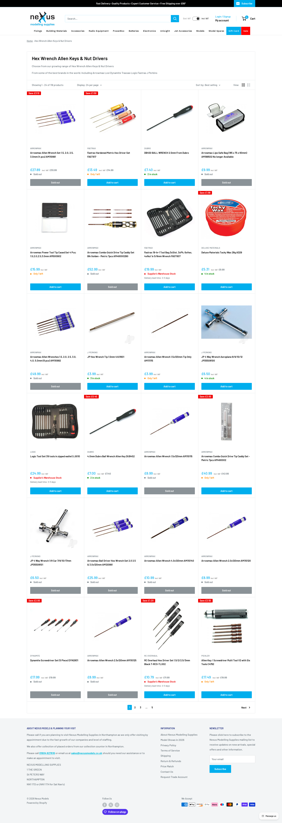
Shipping (166, 755)
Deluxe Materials (210, 248)
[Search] (175, 18)
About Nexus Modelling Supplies (179, 734)
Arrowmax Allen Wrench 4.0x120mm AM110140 (169, 560)
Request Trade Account (174, 776)
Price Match (167, 766)
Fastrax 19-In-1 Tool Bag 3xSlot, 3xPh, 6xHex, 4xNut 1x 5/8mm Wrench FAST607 (168, 254)
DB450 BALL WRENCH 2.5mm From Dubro (166, 152)
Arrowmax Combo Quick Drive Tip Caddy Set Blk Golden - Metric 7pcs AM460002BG (110, 254)
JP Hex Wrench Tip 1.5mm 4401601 (105, 356)
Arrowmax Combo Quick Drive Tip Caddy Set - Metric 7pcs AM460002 (225, 458)
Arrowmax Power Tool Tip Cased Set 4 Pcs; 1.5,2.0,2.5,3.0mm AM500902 (53, 254)
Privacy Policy (168, 745)
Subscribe (247, 3)
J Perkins (92, 352)
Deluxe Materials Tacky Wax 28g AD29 (221, 252)
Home (30, 41)
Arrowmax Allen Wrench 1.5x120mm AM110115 (168, 456)
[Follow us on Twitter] (111, 805)
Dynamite (35, 655)
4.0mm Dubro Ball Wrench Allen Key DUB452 (111, 456)
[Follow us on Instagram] (117, 805)
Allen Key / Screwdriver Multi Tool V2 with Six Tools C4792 (225, 662)
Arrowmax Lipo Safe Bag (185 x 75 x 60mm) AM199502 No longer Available (224, 154)
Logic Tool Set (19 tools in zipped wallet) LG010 (55, 456)
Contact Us (167, 771)
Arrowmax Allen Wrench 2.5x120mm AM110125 (111, 660)
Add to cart (112, 182)
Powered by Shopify (37, 802)
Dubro (147, 148)
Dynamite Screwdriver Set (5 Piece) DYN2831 (54, 660)
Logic (33, 452)
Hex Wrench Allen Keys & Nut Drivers (53, 41)
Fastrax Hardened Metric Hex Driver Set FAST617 (108, 154)
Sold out (55, 182)
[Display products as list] (248, 84)
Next (244, 707)
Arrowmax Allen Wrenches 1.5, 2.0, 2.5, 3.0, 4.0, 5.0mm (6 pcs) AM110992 (53, 358)
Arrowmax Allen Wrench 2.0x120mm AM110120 (226, 560)
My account (222, 20)
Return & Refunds (171, 761)
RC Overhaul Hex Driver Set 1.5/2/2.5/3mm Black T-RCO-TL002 (167, 662)
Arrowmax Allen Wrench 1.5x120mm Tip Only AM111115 (167, 358)
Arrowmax (35, 148)
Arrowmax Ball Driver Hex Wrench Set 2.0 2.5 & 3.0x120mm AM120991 (111, 562)
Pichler (205, 655)
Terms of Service (170, 750)
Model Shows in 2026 (172, 739)
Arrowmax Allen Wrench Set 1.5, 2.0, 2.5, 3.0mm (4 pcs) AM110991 (51, 154)
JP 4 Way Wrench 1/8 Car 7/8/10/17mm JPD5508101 (50, 562)
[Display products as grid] (243, 84)
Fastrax (91, 148)
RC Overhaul (151, 655)
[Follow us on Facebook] (104, 805)
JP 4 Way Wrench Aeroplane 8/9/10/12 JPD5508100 (222, 358)
